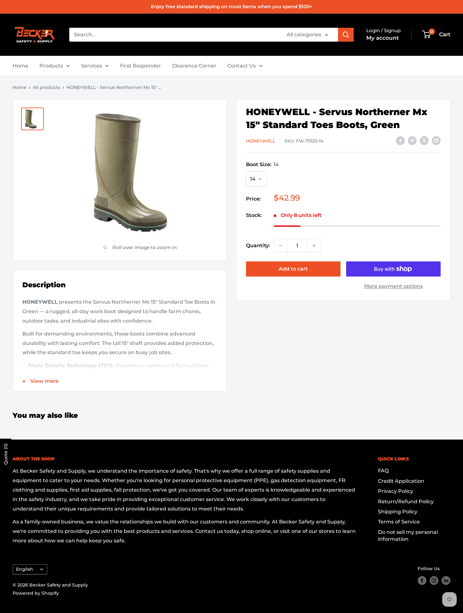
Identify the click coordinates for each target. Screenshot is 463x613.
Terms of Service (399, 522)
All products (46, 87)
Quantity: (258, 245)
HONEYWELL (260, 141)
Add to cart (293, 269)
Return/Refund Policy (406, 502)
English (24, 569)
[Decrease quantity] (280, 245)
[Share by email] (436, 140)
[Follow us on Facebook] (422, 580)
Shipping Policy (397, 512)
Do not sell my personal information (408, 535)
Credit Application (401, 481)
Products (51, 66)
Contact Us (241, 66)
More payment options (393, 286)
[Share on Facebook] (400, 140)
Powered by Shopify (36, 593)
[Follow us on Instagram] (434, 580)
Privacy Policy (395, 491)
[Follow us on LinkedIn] (446, 580)
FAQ (383, 471)
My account (382, 38)
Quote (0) (6, 454)
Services (91, 66)
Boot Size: (262, 164)
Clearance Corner (194, 66)
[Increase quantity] (314, 245)
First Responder (140, 66)
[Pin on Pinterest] (412, 140)
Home (20, 66)
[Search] (346, 35)
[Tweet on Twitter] (424, 140)
